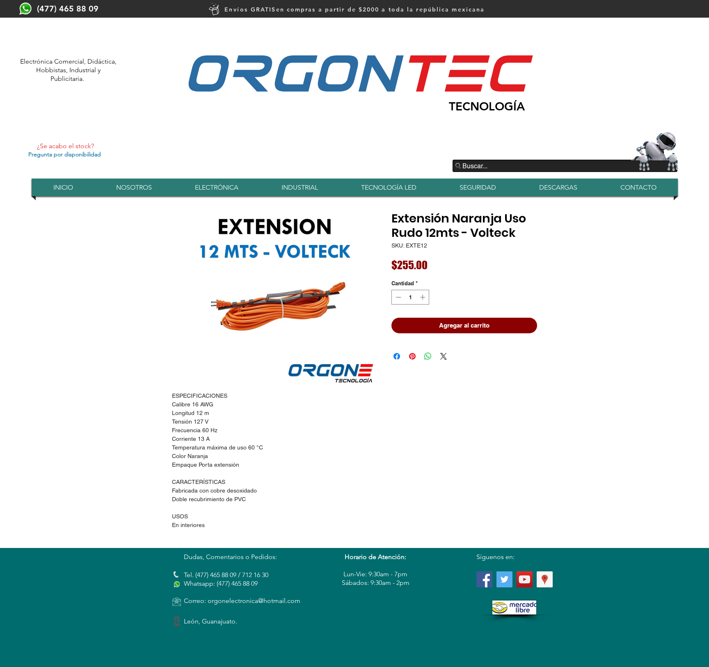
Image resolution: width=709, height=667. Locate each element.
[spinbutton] (411, 297)
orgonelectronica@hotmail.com (254, 601)
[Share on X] (443, 356)
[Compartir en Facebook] (397, 356)
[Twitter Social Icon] (504, 579)
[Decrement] (398, 297)
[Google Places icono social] (545, 579)
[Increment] (423, 297)
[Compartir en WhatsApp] (428, 356)
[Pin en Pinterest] (412, 356)
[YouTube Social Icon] (525, 579)
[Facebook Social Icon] (484, 579)
